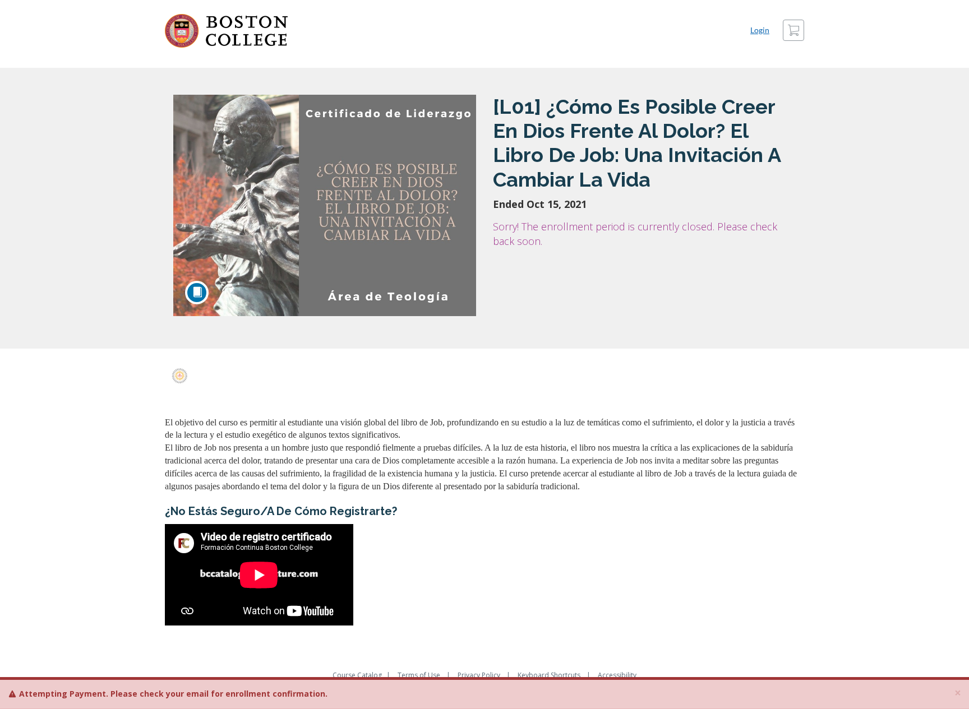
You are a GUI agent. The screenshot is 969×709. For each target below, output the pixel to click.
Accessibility (617, 675)
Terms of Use (419, 675)
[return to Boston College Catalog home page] (226, 31)
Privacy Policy (479, 675)
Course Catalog (357, 675)
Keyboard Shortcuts (549, 675)
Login (759, 30)
